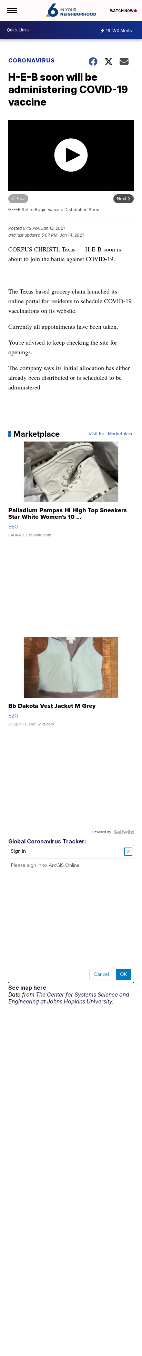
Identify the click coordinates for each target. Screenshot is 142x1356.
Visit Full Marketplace (111, 434)
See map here (27, 987)
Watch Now (122, 11)
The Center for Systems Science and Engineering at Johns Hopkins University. (68, 998)
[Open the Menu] (11, 10)
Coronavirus (31, 60)
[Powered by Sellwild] (124, 832)
